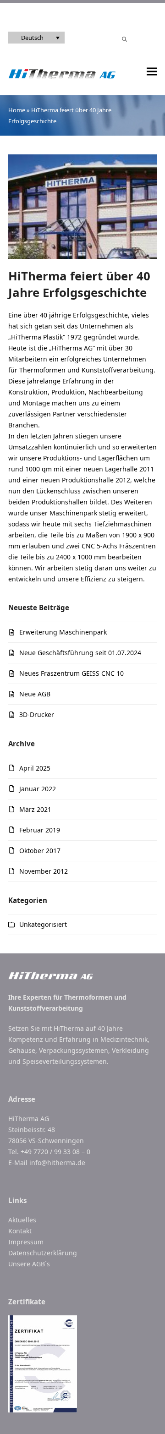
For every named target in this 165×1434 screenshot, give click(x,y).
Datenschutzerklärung (42, 1252)
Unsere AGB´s (29, 1263)
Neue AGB (34, 694)
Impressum (26, 1241)
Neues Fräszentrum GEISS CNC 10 (71, 673)
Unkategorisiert (43, 924)
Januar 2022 (37, 788)
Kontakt (20, 1230)
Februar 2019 (39, 830)
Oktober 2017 (39, 850)
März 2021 (35, 809)
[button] (152, 72)
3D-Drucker (36, 714)
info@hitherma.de (57, 1162)
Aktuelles (22, 1219)
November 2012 (43, 871)
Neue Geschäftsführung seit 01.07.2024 (80, 652)
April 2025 (34, 768)
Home (16, 110)
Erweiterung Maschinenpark (63, 632)
